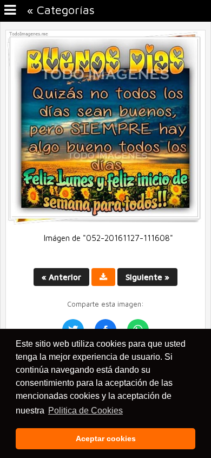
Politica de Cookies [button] (85, 410)
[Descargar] (103, 277)
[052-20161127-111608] (105, 222)
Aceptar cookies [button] (106, 438)
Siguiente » (147, 277)
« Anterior (61, 277)
